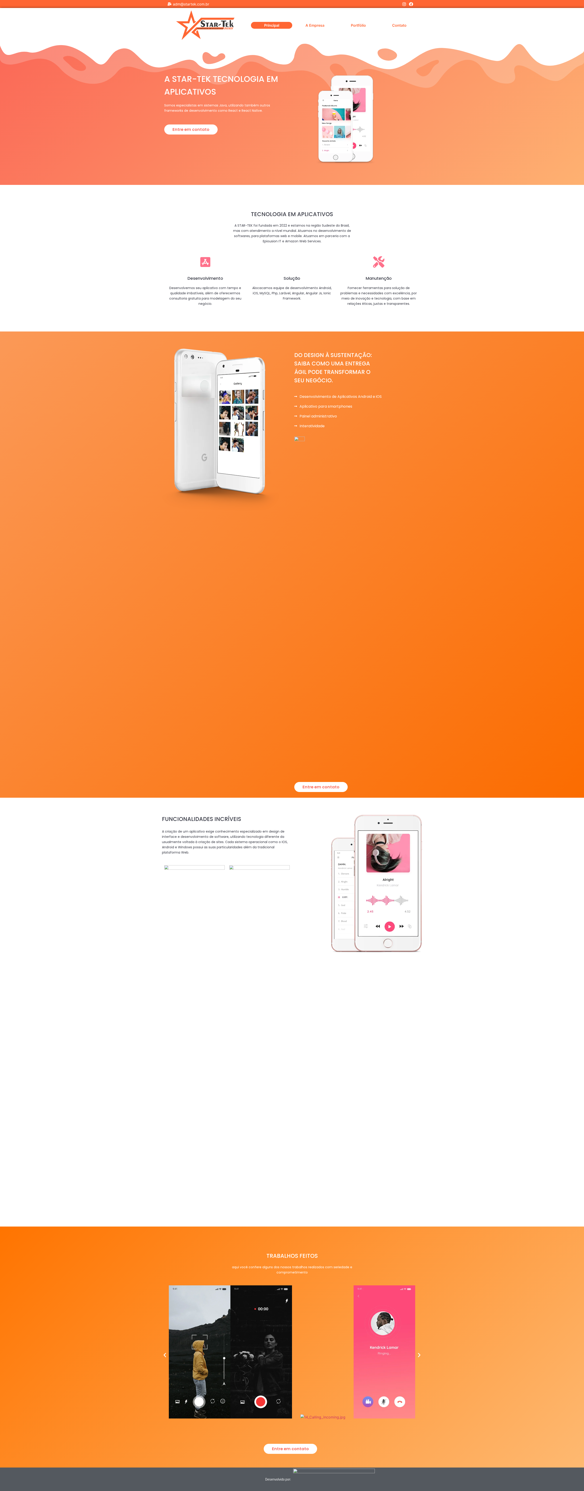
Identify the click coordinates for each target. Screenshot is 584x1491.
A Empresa (314, 25)
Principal (271, 25)
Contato (399, 25)
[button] (191, 129)
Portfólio (358, 25)
